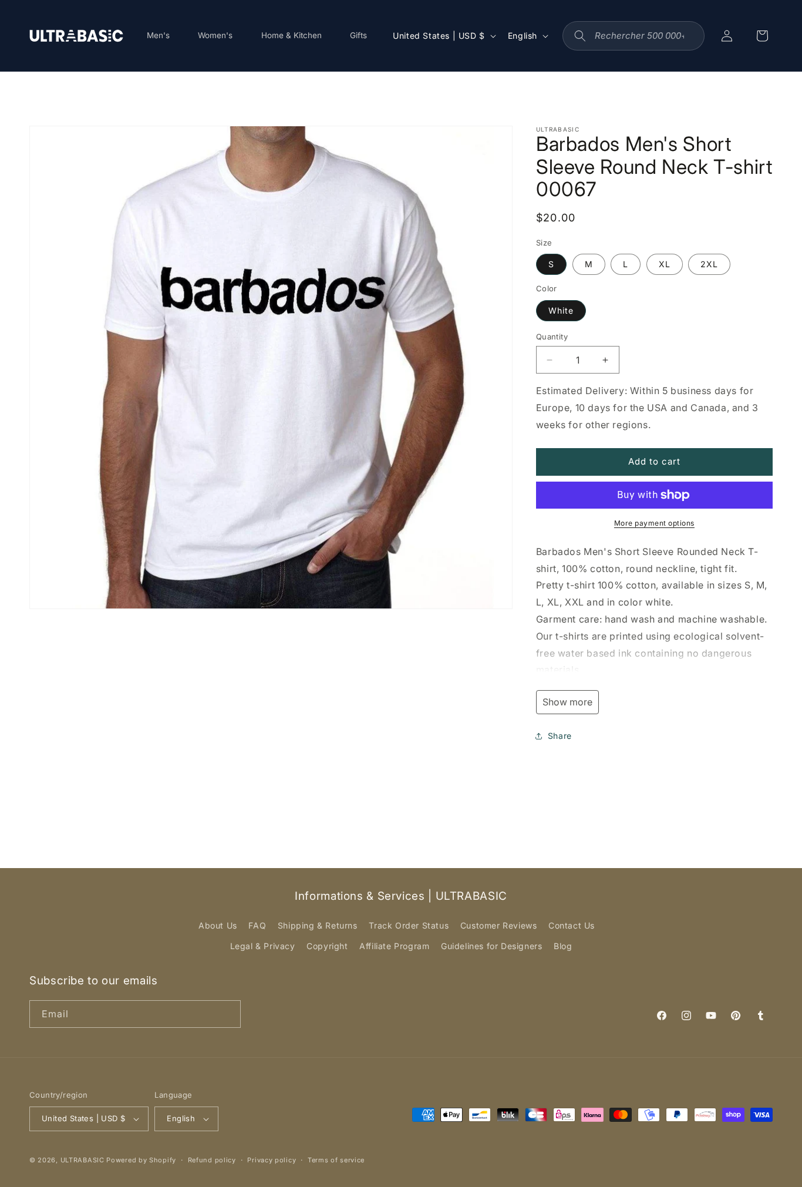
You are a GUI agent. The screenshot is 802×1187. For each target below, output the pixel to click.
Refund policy (212, 1160)
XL (664, 264)
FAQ (257, 925)
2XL (709, 264)
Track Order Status (409, 925)
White (561, 310)
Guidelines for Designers (491, 946)
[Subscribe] (227, 1014)
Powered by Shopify (141, 1160)
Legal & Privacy (262, 946)
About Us (217, 925)
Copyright (327, 946)
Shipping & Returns (318, 925)
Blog (563, 946)
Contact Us (571, 925)
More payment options (654, 523)
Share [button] (560, 736)
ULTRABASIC (82, 1160)
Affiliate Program (394, 946)
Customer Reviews (498, 925)
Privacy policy (271, 1160)
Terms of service (336, 1160)
